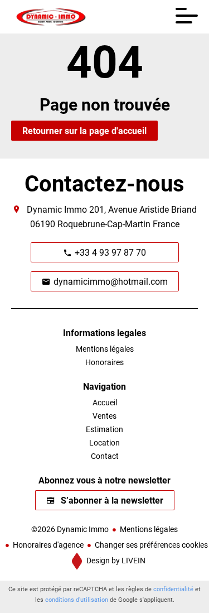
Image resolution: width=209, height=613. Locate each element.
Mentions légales (149, 529)
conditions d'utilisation (76, 599)
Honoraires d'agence (48, 544)
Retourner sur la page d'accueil (84, 130)
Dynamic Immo (57, 209)
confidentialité (173, 589)
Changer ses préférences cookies (151, 544)
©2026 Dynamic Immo (70, 529)
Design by (115, 560)
